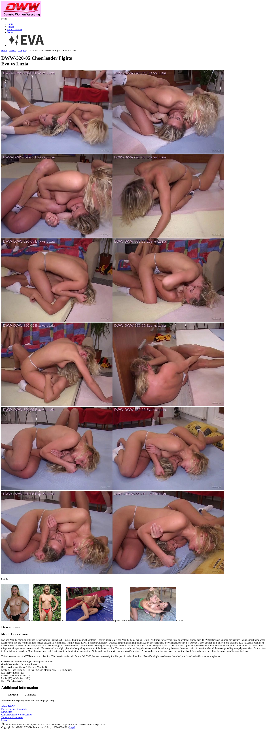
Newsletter (6, 712)
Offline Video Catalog (21, 714)
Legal (72, 727)
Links (4, 720)
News (10, 32)
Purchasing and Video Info (14, 709)
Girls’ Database (14, 29)
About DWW (8, 706)
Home (10, 24)
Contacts (5, 714)
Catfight (22, 50)
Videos (10, 26)
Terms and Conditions (12, 717)
